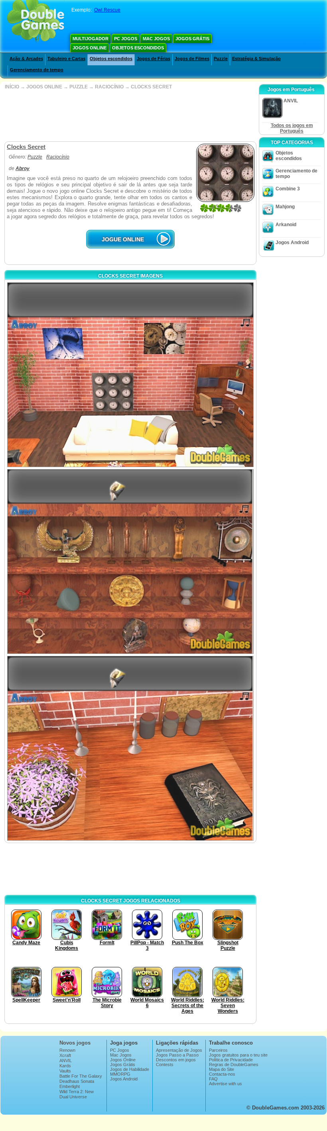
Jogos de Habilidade (129, 1069)
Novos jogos (75, 1043)
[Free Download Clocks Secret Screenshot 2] (130, 561)
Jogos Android (292, 242)
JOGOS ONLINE (44, 87)
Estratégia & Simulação (256, 58)
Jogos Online (89, 47)
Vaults (65, 1070)
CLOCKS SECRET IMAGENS (130, 276)
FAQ (213, 1078)
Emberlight (69, 1086)
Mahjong (285, 206)
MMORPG (120, 1074)
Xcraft (65, 1055)
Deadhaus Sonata (76, 1081)
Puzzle (221, 58)
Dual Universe (73, 1096)
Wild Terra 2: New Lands (76, 1094)
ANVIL (65, 1060)
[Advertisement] (129, 115)
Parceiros (218, 1050)
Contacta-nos (222, 1074)
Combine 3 (288, 189)
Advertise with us (225, 1083)
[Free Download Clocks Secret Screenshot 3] (130, 748)
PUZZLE (78, 87)
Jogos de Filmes (192, 58)
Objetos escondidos (138, 47)
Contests (164, 1064)
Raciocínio (57, 157)
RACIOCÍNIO (109, 87)
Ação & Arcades (26, 58)
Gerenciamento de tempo (36, 69)
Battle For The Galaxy (80, 1076)
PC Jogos (125, 38)
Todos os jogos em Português (292, 128)
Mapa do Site (221, 1069)
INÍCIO (12, 87)
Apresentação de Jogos (179, 1050)
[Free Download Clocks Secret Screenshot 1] (130, 374)
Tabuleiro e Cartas (66, 58)
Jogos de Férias (153, 58)
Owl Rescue (107, 10)
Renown (67, 1050)
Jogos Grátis (192, 38)
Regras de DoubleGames (233, 1064)
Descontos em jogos (176, 1059)
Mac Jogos (156, 38)
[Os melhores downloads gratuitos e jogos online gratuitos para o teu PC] (35, 22)
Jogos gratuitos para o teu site (238, 1055)
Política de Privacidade (231, 1059)
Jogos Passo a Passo (177, 1055)
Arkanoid (286, 224)
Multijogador (90, 38)
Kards (65, 1065)
